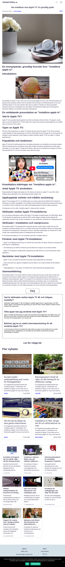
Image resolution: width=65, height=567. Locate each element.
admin (6, 393)
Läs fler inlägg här (32, 343)
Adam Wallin (39, 437)
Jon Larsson (17, 11)
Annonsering (44, 551)
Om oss (44, 554)
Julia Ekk (37, 393)
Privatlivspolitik (35, 563)
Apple (61, 11)
